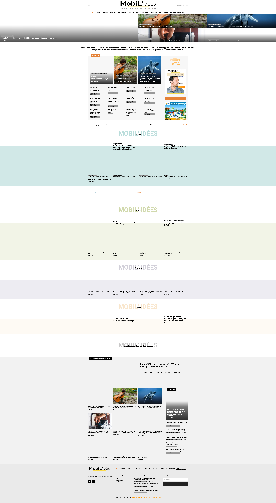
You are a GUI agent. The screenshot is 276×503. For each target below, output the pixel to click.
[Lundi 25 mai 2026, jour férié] (140, 89)
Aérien (127, 115)
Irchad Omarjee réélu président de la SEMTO (131, 98)
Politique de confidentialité (155, 497)
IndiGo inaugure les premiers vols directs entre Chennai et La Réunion (131, 111)
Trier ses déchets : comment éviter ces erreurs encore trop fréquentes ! (149, 99)
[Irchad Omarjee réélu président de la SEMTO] (140, 98)
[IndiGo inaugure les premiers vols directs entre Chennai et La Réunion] (140, 111)
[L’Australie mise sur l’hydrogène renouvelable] (176, 241)
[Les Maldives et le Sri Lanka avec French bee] (100, 281)
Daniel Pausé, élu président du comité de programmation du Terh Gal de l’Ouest (125, 456)
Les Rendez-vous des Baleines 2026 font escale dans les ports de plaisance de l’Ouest (150, 408)
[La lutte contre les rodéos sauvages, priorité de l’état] (151, 223)
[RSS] (186, 125)
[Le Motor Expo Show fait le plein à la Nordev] (100, 241)
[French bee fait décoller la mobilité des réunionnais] (176, 281)
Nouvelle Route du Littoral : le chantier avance (113, 111)
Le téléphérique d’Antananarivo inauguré (124, 319)
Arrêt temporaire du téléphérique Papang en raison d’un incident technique (175, 319)
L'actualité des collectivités (7, 35)
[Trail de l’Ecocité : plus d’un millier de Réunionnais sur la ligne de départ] (125, 421)
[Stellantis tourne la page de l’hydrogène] (100, 223)
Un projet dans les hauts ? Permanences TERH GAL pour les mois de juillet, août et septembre (150, 432)
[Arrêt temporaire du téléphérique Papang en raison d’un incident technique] (151, 320)
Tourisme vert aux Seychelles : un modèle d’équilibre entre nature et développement (150, 177)
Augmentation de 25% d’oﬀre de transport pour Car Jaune (176, 177)
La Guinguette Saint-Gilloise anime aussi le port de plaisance (149, 89)
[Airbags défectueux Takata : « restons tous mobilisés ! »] (151, 241)
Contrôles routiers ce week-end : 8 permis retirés (125, 252)
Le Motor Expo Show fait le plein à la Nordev (98, 252)
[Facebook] (180, 125)
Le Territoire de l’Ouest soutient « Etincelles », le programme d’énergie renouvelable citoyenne (113, 100)
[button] (92, 5)
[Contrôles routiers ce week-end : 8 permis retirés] (125, 241)
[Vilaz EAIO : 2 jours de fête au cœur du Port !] (122, 89)
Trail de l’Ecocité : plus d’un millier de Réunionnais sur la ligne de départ (124, 431)
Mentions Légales (142, 497)
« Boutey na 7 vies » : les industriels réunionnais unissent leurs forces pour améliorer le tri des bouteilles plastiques (99, 178)
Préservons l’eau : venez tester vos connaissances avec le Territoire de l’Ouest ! (98, 432)
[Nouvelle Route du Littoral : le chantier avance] (122, 111)
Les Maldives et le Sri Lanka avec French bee (99, 292)
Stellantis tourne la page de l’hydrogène (124, 223)
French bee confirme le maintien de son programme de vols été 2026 (124, 292)
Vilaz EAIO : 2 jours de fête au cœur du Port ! (112, 89)
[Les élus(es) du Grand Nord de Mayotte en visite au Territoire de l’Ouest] (100, 445)
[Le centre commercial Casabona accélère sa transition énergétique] (125, 165)
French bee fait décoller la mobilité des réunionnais (175, 292)
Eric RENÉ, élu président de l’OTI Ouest (149, 111)
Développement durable (213, 38)
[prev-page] (166, 457)
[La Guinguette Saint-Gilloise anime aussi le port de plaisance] (158, 89)
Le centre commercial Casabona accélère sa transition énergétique (124, 177)
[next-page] (169, 457)
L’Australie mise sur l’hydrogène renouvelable (173, 252)
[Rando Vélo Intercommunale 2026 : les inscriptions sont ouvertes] (69, 28)
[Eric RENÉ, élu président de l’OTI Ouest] (158, 111)
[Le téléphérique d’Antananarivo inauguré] (100, 320)
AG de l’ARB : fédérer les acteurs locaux (175, 147)
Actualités (110, 113)
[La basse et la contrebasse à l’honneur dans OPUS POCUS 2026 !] (172, 21)
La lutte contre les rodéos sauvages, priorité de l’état (175, 222)
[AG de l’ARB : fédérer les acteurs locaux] (151, 147)
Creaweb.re (134, 497)
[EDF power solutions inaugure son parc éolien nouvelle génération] (241, 35)
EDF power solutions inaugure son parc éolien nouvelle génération (124, 147)
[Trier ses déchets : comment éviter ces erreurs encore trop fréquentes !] (158, 98)
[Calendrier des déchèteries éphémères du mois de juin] (104, 89)
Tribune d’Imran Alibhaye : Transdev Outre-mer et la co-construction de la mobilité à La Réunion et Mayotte (176, 412)
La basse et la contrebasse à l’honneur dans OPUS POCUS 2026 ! (124, 407)
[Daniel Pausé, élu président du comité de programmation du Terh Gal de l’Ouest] (125, 445)
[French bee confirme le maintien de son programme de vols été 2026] (125, 281)
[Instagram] (183, 125)
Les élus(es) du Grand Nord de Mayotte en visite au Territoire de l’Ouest (99, 456)
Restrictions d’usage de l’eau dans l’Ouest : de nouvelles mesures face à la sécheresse (95, 99)
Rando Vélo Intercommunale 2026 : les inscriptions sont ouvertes (160, 365)
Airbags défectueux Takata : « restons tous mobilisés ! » (151, 252)
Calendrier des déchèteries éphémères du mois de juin (94, 89)
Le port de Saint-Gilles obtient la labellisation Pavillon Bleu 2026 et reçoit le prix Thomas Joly (95, 112)
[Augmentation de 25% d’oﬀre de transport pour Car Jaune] (176, 165)
